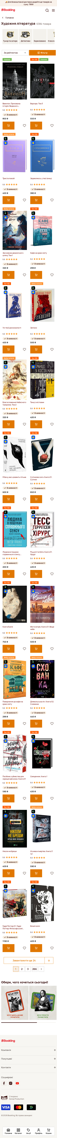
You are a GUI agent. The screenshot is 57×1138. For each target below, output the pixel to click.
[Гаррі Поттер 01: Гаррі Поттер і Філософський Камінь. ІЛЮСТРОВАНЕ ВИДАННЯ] (15, 903)
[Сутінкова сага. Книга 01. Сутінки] (42, 454)
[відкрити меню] (53, 10)
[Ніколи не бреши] (15, 829)
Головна (9, 17)
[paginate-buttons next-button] (41, 969)
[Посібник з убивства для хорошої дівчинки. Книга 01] (15, 754)
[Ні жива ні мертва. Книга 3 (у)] (42, 829)
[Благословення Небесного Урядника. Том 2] (15, 380)
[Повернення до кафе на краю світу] (15, 679)
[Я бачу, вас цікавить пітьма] (15, 454)
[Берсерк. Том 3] (42, 81)
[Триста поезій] (15, 156)
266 (34, 969)
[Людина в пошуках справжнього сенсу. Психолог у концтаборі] (15, 529)
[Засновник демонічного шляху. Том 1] (15, 230)
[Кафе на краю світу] (42, 230)
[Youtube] (17, 1083)
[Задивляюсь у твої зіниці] (42, 156)
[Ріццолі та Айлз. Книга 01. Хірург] (42, 529)
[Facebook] (4, 1083)
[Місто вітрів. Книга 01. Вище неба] (42, 604)
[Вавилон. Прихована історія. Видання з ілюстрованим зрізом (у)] (15, 81)
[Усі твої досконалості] (15, 305)
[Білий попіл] (42, 903)
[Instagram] (10, 1083)
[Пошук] (47, 10)
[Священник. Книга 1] (42, 754)
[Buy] (8, 126)
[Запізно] (42, 305)
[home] (2, 17)
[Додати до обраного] (24, 125)
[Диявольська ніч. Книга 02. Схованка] (42, 679)
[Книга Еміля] (15, 604)
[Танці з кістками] (42, 380)
